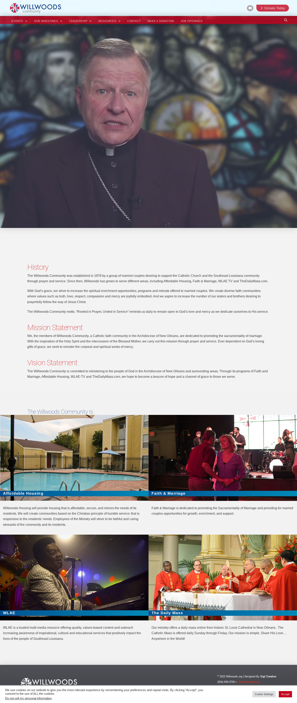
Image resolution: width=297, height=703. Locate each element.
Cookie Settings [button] (264, 694)
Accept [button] (285, 694)
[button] (285, 20)
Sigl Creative (268, 676)
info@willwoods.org (248, 681)
